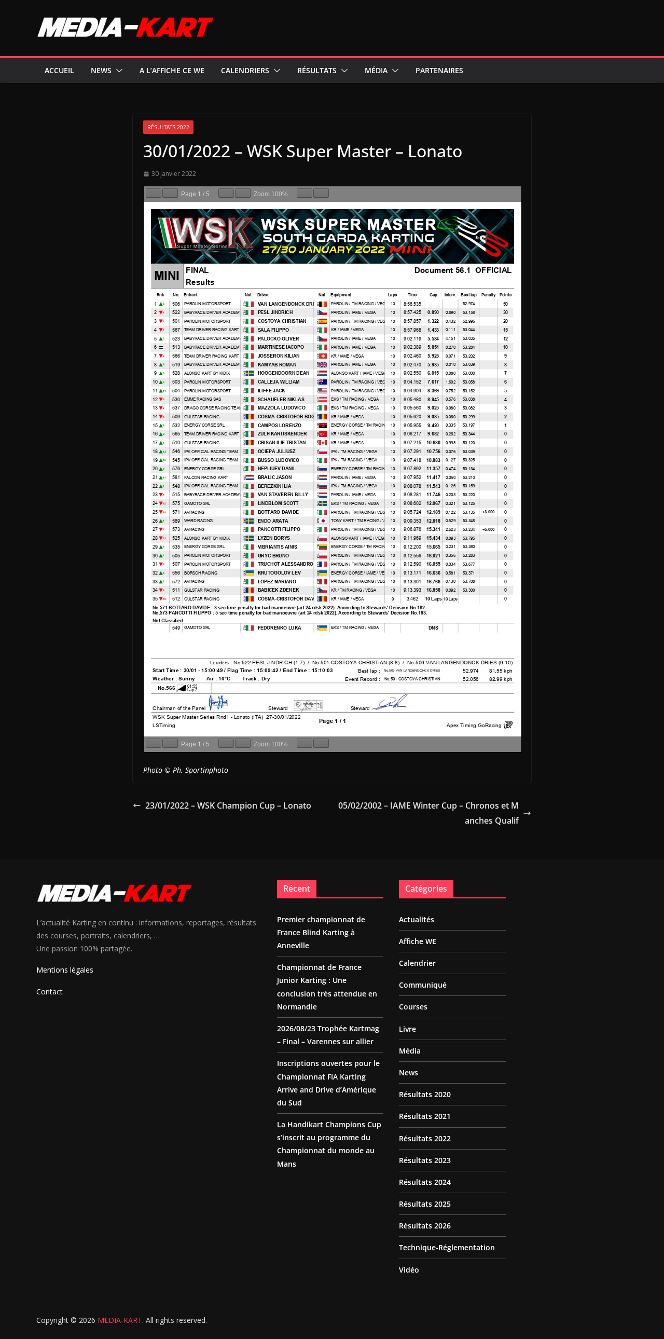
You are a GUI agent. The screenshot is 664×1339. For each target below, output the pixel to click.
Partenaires (439, 70)
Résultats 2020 (425, 1094)
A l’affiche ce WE (172, 70)
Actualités (416, 919)
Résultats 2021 (425, 1116)
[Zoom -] (226, 193)
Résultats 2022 (168, 127)
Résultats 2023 (425, 1160)
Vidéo (409, 1270)
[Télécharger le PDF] (304, 193)
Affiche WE (417, 941)
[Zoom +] (243, 193)
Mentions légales (64, 970)
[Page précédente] (153, 193)
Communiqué (423, 985)
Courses (413, 1007)
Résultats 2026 (425, 1226)
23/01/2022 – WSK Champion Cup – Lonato (228, 805)
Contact (49, 991)
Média (376, 70)
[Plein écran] (321, 193)
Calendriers (245, 70)
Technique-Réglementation (447, 1247)
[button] (117, 70)
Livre (407, 1029)
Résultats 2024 (425, 1182)
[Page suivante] (170, 193)
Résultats (317, 70)
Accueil (59, 70)
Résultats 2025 (425, 1204)
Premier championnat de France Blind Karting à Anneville (321, 932)
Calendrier (417, 963)
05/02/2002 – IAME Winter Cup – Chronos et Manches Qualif (428, 813)
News (101, 70)
